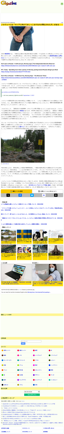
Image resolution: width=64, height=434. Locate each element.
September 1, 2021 (28, 95)
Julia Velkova (6, 163)
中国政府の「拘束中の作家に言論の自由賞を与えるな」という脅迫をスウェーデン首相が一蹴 (24, 240)
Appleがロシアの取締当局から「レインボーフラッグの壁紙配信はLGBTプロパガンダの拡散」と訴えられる (24, 255)
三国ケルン (22, 126)
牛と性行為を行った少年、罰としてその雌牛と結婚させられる (40, 242)
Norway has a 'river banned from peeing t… (39, 292)
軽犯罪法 (7, 53)
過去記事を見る (32, 394)
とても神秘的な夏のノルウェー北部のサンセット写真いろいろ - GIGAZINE (22, 204)
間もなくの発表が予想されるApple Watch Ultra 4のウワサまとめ (19, 412)
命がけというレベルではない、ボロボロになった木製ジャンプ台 (56, 258)
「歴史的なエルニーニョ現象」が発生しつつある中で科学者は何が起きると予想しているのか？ (26, 420)
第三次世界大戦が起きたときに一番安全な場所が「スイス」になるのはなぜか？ (40, 255)
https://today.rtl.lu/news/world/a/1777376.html (15, 72)
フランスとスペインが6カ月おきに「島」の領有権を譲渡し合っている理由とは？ (8, 255)
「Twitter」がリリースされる (10, 408)
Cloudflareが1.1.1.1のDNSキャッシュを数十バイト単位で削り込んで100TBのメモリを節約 (25, 406)
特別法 (22, 110)
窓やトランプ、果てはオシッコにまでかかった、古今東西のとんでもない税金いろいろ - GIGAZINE (29, 214)
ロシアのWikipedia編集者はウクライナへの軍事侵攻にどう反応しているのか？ (56, 240)
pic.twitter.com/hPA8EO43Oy (10, 92)
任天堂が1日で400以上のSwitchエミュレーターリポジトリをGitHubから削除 (22, 418)
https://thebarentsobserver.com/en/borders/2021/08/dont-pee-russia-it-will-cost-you (28, 65)
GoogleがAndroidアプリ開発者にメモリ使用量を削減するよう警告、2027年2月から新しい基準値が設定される (30, 414)
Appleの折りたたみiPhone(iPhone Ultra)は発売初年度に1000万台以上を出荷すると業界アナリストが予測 (29, 403)
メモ (62, 22)
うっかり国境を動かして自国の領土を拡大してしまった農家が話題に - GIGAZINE (24, 224)
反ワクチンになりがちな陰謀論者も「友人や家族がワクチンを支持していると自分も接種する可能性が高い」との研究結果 (47, 284)
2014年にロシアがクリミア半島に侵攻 (39, 185)
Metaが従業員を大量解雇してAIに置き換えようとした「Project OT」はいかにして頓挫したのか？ (27, 410)
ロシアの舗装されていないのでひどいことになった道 (8, 242)
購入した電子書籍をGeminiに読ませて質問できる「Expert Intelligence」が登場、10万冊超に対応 (27, 416)
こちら (22, 401)
